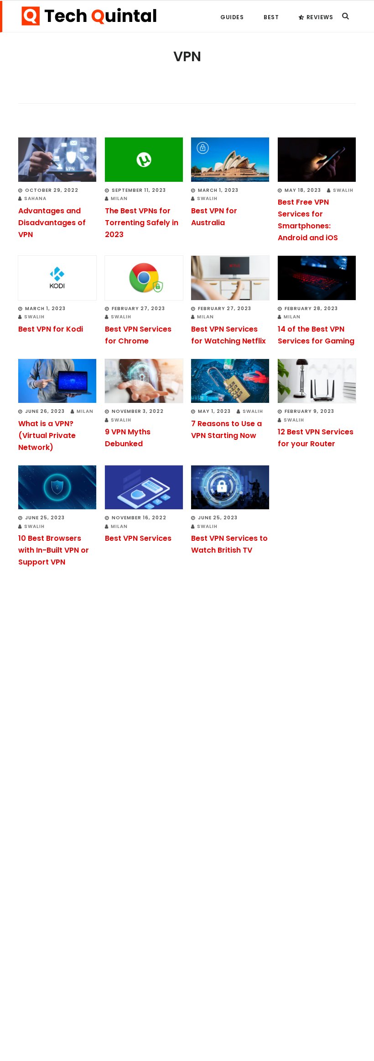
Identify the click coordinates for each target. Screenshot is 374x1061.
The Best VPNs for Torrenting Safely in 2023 (141, 223)
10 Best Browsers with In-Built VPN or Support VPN (53, 550)
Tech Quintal (89, 16)
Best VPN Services (138, 538)
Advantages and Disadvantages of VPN (52, 223)
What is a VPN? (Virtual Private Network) (47, 435)
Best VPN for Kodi (50, 329)
